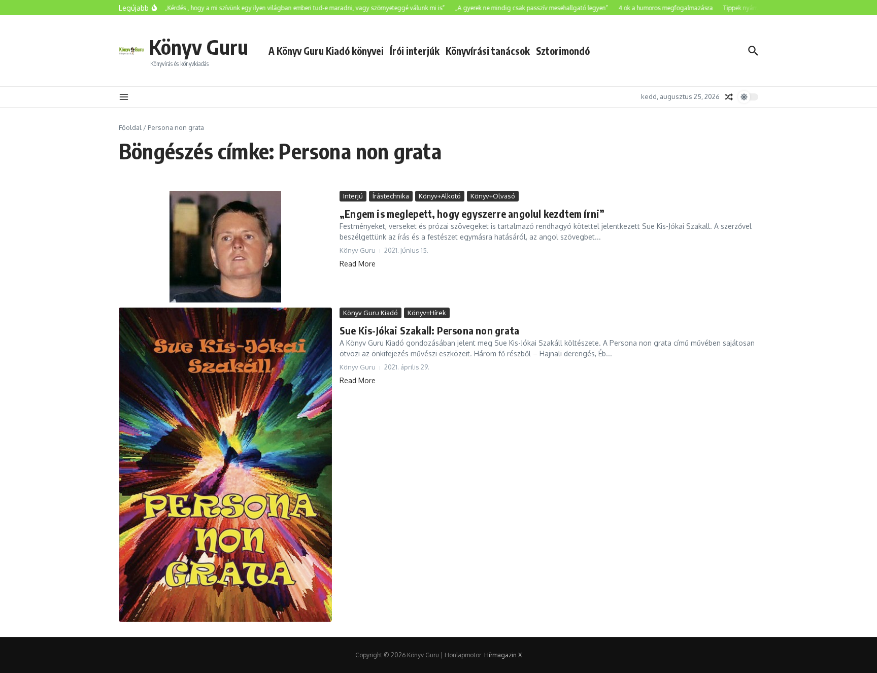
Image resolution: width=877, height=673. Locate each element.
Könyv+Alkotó (440, 196)
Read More (358, 263)
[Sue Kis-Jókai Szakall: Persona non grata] (225, 465)
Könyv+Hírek (427, 313)
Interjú (353, 196)
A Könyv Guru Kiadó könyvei (326, 51)
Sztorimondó (563, 51)
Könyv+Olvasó (492, 196)
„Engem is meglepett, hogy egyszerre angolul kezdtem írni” (472, 213)
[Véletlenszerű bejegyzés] (729, 97)
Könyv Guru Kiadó (370, 313)
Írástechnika (391, 196)
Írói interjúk (415, 51)
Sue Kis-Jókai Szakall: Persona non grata (429, 330)
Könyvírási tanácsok (488, 51)
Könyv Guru (198, 46)
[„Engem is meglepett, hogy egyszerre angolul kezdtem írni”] (225, 246)
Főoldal (130, 127)
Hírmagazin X (503, 655)
